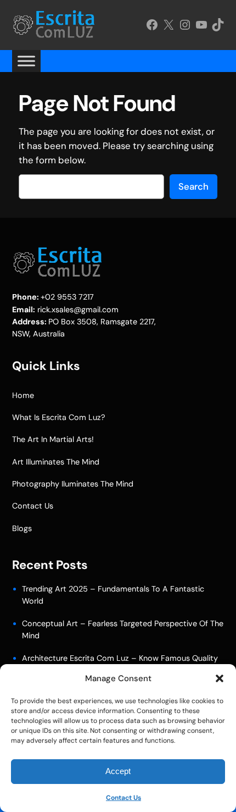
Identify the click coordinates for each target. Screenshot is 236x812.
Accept (118, 771)
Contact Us (123, 797)
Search (193, 186)
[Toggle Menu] (26, 61)
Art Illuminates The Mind (55, 462)
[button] (219, 678)
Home (23, 395)
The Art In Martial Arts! (53, 439)
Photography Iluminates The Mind (72, 484)
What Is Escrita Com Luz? (58, 417)
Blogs (22, 528)
